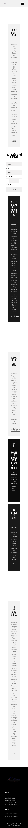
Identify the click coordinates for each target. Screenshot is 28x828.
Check (14, 189)
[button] (14, 141)
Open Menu (22, 3)
